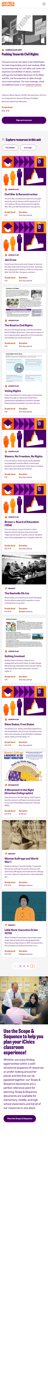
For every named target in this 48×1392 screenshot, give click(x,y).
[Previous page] (15, 966)
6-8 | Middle (10, 147)
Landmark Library (33, 84)
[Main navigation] (44, 4)
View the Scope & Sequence (19, 1118)
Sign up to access (24, 120)
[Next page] (32, 966)
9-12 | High (28, 147)
